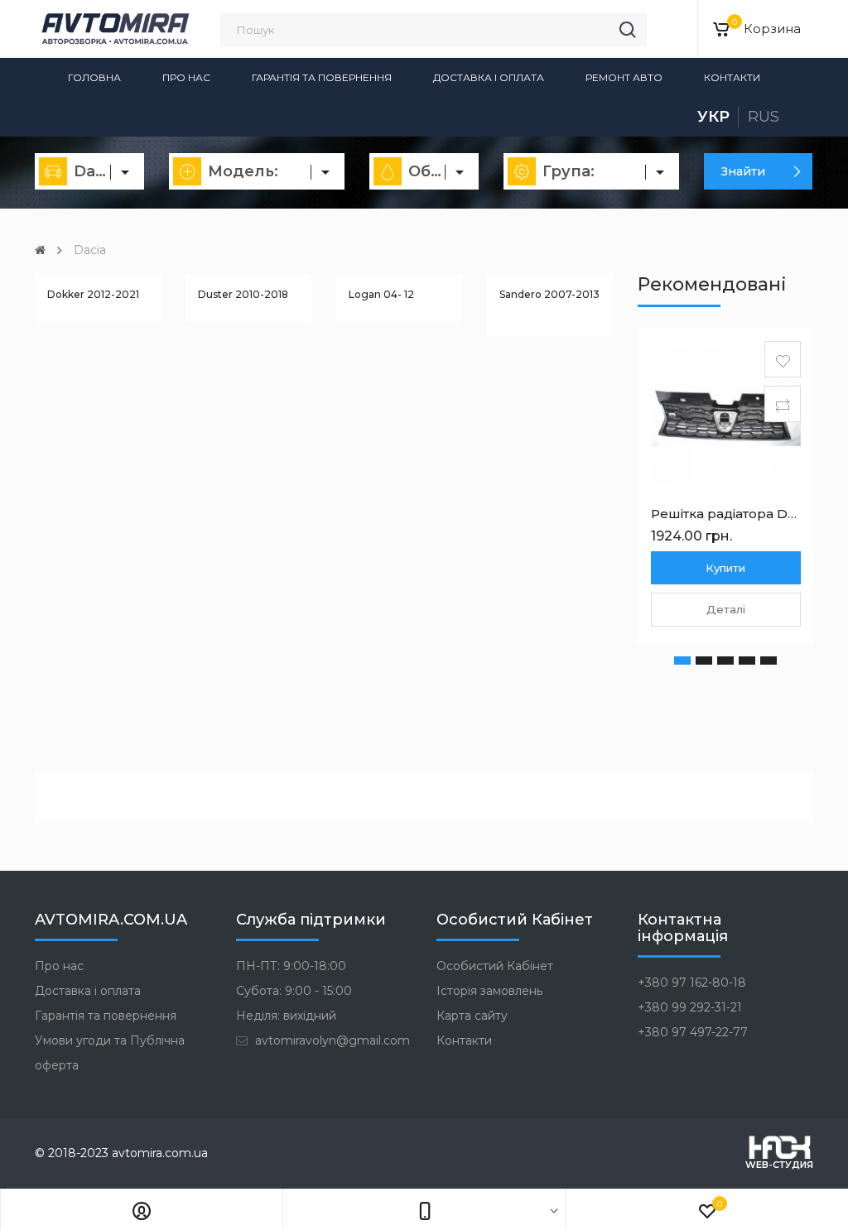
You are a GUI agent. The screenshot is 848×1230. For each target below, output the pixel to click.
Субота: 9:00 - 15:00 (294, 990)
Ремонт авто (623, 77)
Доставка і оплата (488, 77)
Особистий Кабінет (494, 966)
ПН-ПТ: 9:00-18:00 (291, 966)
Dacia (90, 250)
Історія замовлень (489, 990)
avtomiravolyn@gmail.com (331, 1040)
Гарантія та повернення (322, 77)
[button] (682, 660)
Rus (763, 117)
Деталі (725, 609)
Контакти (732, 77)
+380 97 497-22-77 (693, 1032)
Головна (94, 77)
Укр (713, 117)
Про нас (186, 77)
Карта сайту (472, 1015)
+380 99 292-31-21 (690, 1007)
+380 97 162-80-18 (692, 982)
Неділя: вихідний (286, 1015)
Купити (725, 567)
